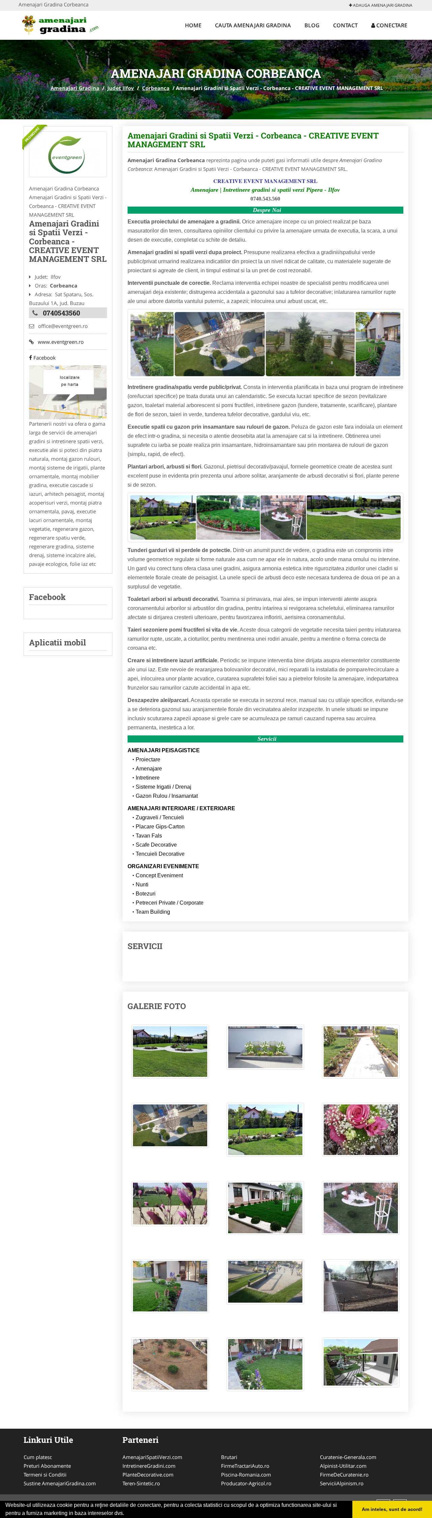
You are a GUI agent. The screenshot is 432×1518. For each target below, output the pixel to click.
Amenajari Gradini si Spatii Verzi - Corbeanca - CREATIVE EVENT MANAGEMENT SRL (253, 140)
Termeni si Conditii (45, 1474)
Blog (312, 25)
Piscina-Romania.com (246, 1474)
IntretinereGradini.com (149, 1465)
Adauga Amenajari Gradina (382, 5)
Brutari (229, 1457)
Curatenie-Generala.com (348, 1457)
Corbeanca (155, 88)
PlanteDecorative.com (148, 1474)
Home (193, 25)
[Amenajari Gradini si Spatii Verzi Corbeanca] (68, 154)
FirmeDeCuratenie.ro (344, 1474)
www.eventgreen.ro (59, 341)
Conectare (391, 25)
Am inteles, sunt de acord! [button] (392, 1509)
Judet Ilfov (120, 88)
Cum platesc (38, 1457)
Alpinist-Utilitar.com (343, 1465)
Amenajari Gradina (75, 88)
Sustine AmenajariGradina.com (60, 1483)
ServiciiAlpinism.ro (341, 1483)
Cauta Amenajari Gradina (253, 25)
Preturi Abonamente (47, 1465)
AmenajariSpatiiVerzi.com (152, 1457)
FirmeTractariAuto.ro (245, 1465)
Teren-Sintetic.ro (141, 1483)
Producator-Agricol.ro (246, 1483)
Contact (345, 25)
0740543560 (61, 312)
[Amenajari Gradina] (63, 24)
